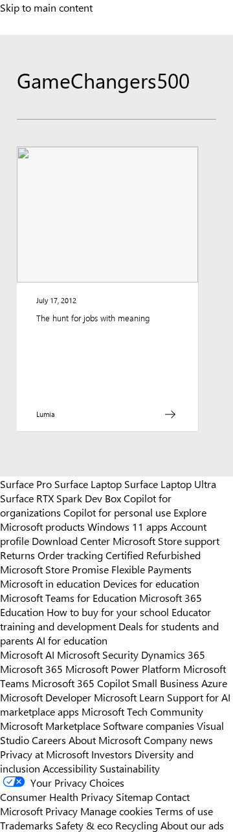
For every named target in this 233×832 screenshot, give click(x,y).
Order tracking (70, 555)
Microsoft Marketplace (50, 725)
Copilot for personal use (117, 512)
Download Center (71, 540)
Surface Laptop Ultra (170, 483)
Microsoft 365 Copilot (80, 683)
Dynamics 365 (173, 654)
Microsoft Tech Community (142, 711)
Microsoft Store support (166, 540)
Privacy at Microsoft (44, 754)
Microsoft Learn (129, 697)
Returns (17, 555)
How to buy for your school (108, 611)
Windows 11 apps (127, 526)
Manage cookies (116, 811)
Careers (49, 739)
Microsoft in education (50, 583)
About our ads (192, 825)
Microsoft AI (27, 654)
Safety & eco (84, 825)
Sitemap (134, 796)
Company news (178, 739)
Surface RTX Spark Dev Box (60, 498)
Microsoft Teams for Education (68, 597)
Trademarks (26, 825)
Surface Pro (26, 483)
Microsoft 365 (31, 668)
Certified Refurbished (153, 555)
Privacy (62, 811)
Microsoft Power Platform (123, 668)
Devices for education (151, 583)
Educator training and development (105, 618)
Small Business (165, 683)
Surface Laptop (88, 483)
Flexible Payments (151, 569)
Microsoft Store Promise (54, 569)
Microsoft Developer (45, 697)
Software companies (148, 725)
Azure (214, 683)
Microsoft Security (98, 654)
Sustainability (130, 768)
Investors (111, 754)
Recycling (136, 825)
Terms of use (184, 811)
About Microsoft (105, 739)
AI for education (71, 640)
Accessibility (70, 768)
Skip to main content (46, 7)
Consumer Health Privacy (56, 796)
